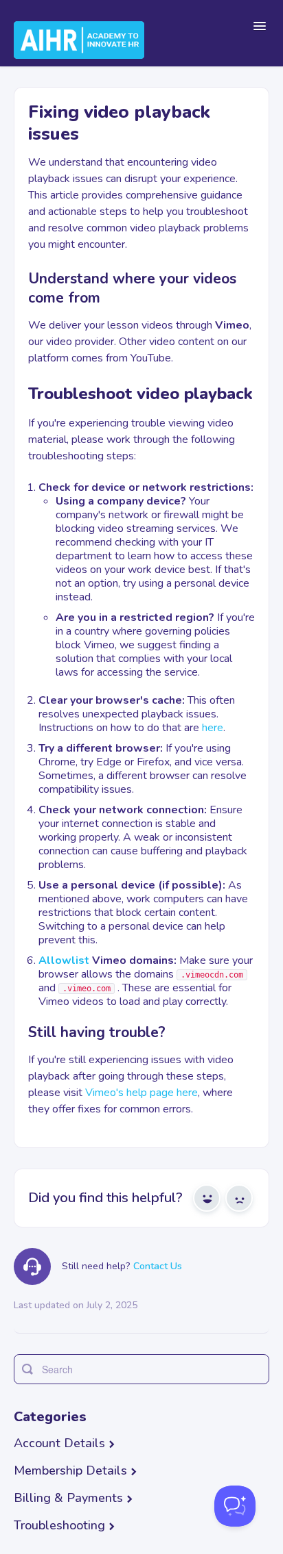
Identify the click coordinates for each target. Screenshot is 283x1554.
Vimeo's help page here (141, 1092)
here (212, 727)
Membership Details (70, 1470)
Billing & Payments (68, 1498)
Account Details (59, 1443)
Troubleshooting (59, 1525)
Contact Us (157, 1266)
